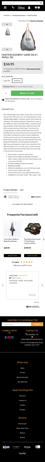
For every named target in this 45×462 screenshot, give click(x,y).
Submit (37, 324)
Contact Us (22, 400)
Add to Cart (28, 93)
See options (12, 255)
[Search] (41, 3)
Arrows (22, 372)
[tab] (22, 109)
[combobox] (20, 3)
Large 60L (6, 81)
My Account (22, 424)
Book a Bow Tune (22, 428)
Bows (22, 368)
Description (8, 109)
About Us (22, 396)
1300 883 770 (33, 334)
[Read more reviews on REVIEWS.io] (33, 307)
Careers (22, 405)
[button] (3, 285)
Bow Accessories (22, 377)
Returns (22, 433)
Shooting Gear (22, 382)
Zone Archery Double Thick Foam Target (20, 453)
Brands (22, 437)
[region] (22, 285)
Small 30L (17, 81)
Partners (22, 410)
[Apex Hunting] (21, 7)
